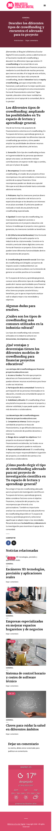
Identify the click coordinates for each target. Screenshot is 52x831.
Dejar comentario (32, 40)
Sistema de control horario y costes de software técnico (26, 677)
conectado (31, 748)
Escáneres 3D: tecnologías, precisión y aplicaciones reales (25, 573)
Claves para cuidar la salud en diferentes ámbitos (25, 727)
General (26, 18)
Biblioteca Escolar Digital (16, 824)
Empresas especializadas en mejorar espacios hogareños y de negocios (24, 625)
